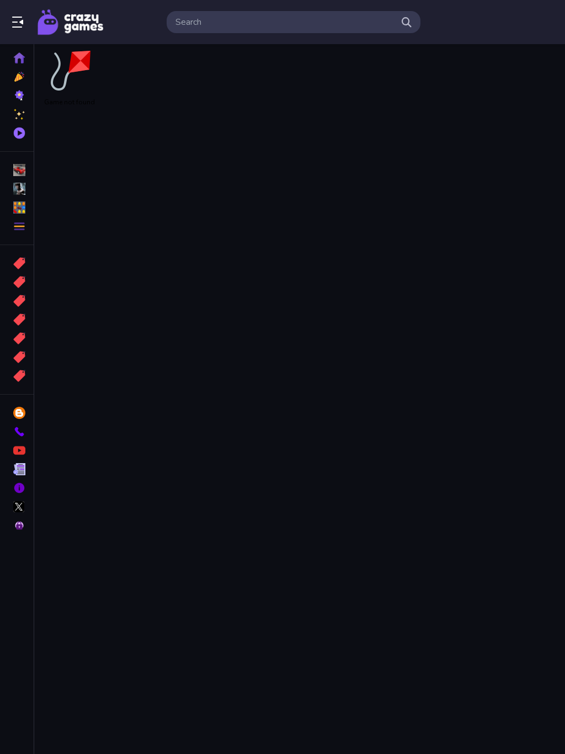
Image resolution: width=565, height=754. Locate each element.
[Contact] (17, 431)
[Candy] (17, 263)
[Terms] (17, 469)
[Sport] (17, 282)
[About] (17, 488)
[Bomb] (17, 300)
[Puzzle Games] (17, 207)
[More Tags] (17, 376)
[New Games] (17, 76)
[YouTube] (17, 450)
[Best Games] (17, 95)
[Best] (17, 357)
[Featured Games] (17, 114)
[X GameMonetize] (17, 506)
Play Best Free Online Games (71, 22)
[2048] (17, 338)
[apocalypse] (17, 319)
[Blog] (17, 412)
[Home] (17, 58)
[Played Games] (17, 133)
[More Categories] (17, 226)
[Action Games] (17, 188)
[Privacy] (17, 525)
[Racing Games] (17, 170)
